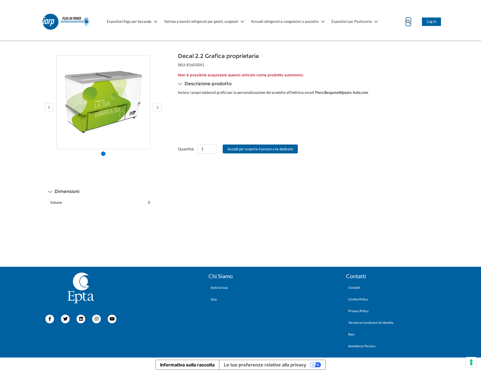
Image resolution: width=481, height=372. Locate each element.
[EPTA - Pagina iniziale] (66, 21)
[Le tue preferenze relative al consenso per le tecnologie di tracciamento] (471, 362)
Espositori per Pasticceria (352, 21)
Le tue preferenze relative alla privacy (265, 365)
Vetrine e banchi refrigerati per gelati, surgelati (201, 21)
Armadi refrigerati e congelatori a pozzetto (285, 21)
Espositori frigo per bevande (129, 21)
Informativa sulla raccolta (187, 365)
